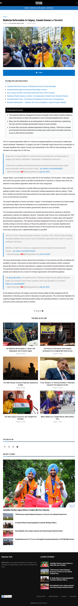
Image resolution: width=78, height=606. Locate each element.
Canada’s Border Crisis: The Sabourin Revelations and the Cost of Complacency (35, 99)
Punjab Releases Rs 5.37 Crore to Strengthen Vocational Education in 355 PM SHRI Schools (44, 539)
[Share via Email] (42, 311)
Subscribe (73, 596)
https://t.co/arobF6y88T (15, 284)
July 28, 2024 (44, 172)
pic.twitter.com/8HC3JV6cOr (24, 251)
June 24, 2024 (44, 254)
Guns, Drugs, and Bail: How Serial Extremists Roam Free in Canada (31, 93)
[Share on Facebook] (34, 311)
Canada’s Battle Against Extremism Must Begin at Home (27, 90)
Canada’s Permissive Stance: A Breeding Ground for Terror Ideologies (31, 86)
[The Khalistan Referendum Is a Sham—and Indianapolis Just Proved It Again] (20, 334)
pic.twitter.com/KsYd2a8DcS (51, 168)
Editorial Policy (53, 596)
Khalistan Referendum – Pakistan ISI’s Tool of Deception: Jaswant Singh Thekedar (36, 102)
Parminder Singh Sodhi (17, 23)
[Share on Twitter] (36, 311)
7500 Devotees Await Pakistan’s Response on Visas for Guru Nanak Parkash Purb (41, 514)
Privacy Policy (41, 596)
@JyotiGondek (14, 278)
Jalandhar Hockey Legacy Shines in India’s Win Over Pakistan (26, 510)
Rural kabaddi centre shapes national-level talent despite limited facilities (39, 531)
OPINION (33, 8)
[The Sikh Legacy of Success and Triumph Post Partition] (20, 402)
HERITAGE (50, 8)
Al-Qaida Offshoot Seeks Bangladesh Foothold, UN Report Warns (36, 523)
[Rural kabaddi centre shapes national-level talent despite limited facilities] (8, 533)
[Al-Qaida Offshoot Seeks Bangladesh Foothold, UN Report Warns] (8, 525)
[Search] (77, 3)
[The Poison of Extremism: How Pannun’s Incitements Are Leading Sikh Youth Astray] (57, 334)
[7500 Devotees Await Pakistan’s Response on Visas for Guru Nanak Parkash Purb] (8, 516)
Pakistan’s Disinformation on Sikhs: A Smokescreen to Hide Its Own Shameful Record (37, 96)
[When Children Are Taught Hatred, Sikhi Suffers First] (57, 402)
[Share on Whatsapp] (40, 311)
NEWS (27, 8)
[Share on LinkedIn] (38, 311)
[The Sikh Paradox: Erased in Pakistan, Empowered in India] (20, 368)
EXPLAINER (41, 8)
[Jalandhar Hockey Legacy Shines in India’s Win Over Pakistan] (39, 483)
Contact (64, 596)
